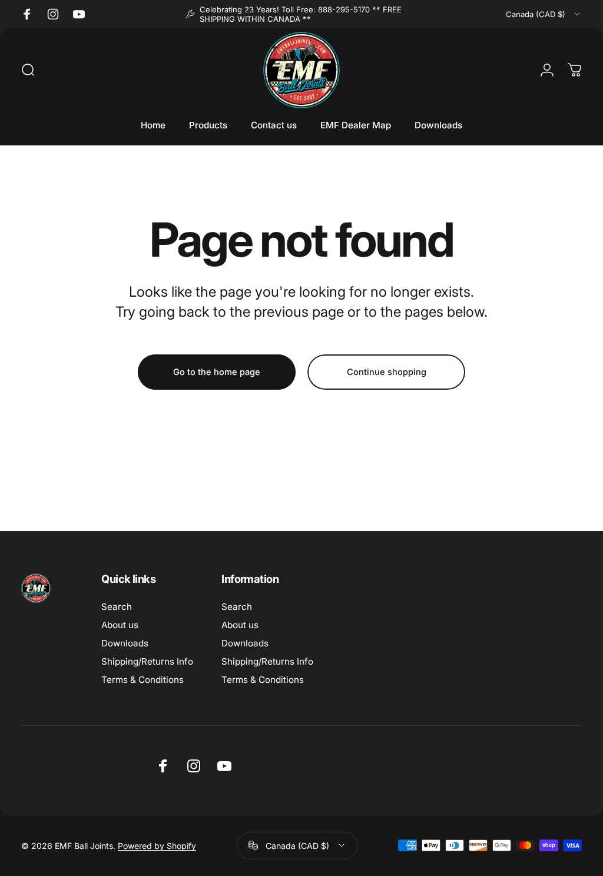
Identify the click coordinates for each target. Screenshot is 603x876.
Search (116, 606)
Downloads (124, 643)
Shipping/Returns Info (147, 661)
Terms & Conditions (142, 679)
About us (119, 625)
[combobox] (544, 14)
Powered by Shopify (157, 846)
